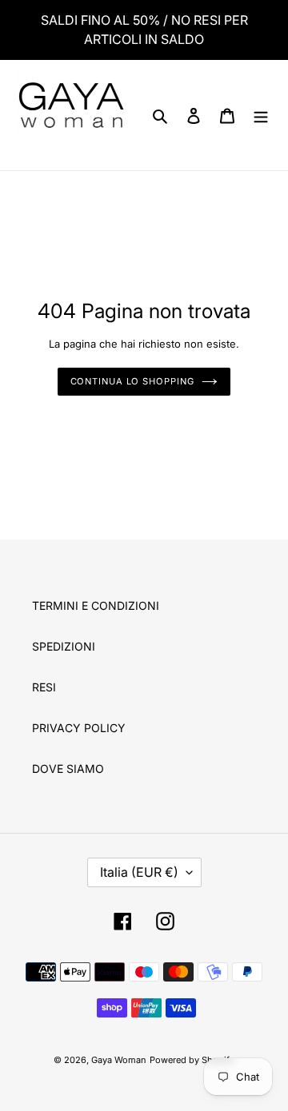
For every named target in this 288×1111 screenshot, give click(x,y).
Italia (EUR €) (139, 872)
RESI (44, 687)
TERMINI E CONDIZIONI (95, 605)
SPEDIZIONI (63, 646)
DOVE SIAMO (68, 768)
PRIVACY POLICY (79, 728)
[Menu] (261, 115)
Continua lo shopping (132, 381)
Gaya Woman (118, 1059)
